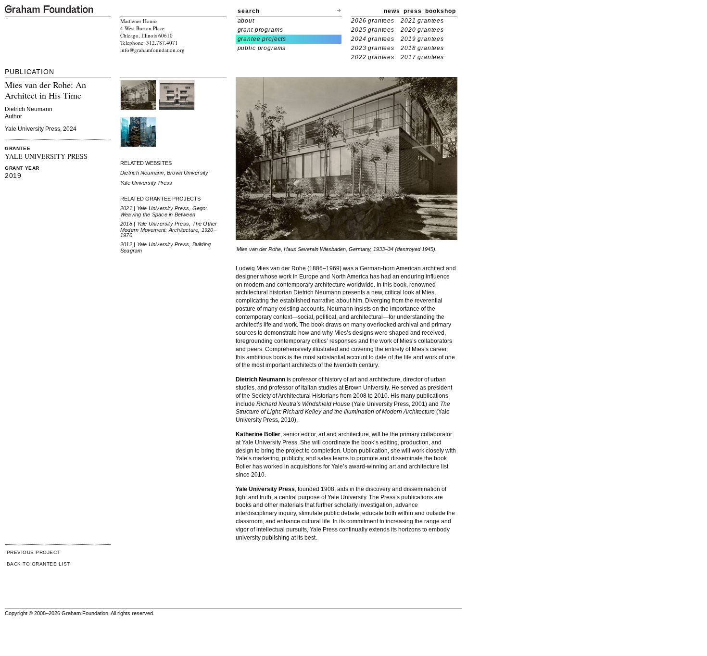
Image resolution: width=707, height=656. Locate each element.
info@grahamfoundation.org (152, 49)
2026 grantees (372, 20)
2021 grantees (422, 20)
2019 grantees (422, 39)
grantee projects (262, 39)
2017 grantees (422, 57)
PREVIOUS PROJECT (33, 552)
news (392, 11)
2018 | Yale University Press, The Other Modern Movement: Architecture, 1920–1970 (168, 229)
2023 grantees (372, 48)
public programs (262, 48)
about (246, 20)
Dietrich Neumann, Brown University (164, 173)
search (249, 11)
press (413, 11)
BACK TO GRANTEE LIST (38, 564)
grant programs (260, 29)
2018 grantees (422, 48)
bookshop (440, 11)
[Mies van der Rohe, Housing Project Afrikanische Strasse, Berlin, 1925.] (177, 83)
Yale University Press (146, 183)
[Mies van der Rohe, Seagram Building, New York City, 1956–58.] (138, 120)
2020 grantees (422, 29)
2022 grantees (372, 57)
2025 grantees (372, 29)
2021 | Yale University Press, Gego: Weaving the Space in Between (163, 211)
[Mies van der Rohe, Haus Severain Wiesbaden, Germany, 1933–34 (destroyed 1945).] (138, 83)
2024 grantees (372, 39)
